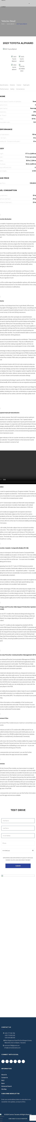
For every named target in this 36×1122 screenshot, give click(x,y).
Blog (19, 1118)
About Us (4, 1074)
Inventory (24, 1118)
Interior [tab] (19, 85)
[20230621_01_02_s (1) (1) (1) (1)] (22, 59)
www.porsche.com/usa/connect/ (10, 752)
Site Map (4, 1089)
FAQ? (2, 1080)
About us (15, 1118)
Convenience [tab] (20, 89)
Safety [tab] (12, 89)
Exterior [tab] (12, 85)
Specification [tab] (4, 85)
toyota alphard (10, 24)
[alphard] (18, 52)
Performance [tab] (4, 89)
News (3, 1083)
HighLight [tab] (26, 85)
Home (2, 24)
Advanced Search (6, 1086)
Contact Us (4, 1077)
